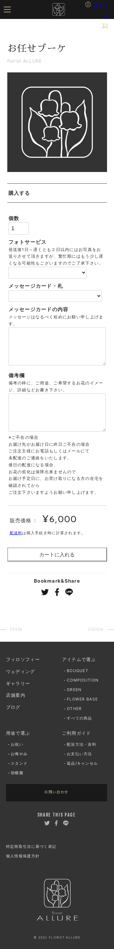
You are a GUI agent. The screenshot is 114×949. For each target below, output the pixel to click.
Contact (36, 264)
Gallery (32, 160)
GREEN (16, 75)
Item (29, 47)
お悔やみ (44, 110)
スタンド (76, 110)
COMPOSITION (63, 64)
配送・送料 (20, 214)
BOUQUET (20, 64)
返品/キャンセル (26, 226)
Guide (30, 197)
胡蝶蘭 (15, 122)
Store (25, 178)
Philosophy (43, 28)
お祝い (15, 110)
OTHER (92, 75)
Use (23, 94)
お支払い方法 (58, 214)
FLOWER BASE (54, 75)
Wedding (36, 141)
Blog (22, 245)
